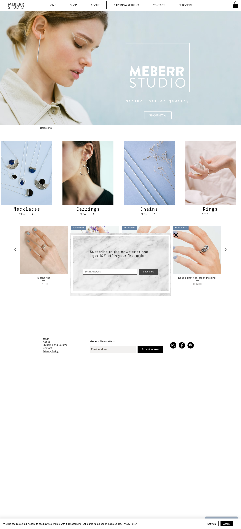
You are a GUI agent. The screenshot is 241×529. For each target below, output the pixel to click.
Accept (226, 523)
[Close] (237, 523)
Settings (211, 523)
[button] (176, 235)
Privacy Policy (129, 523)
